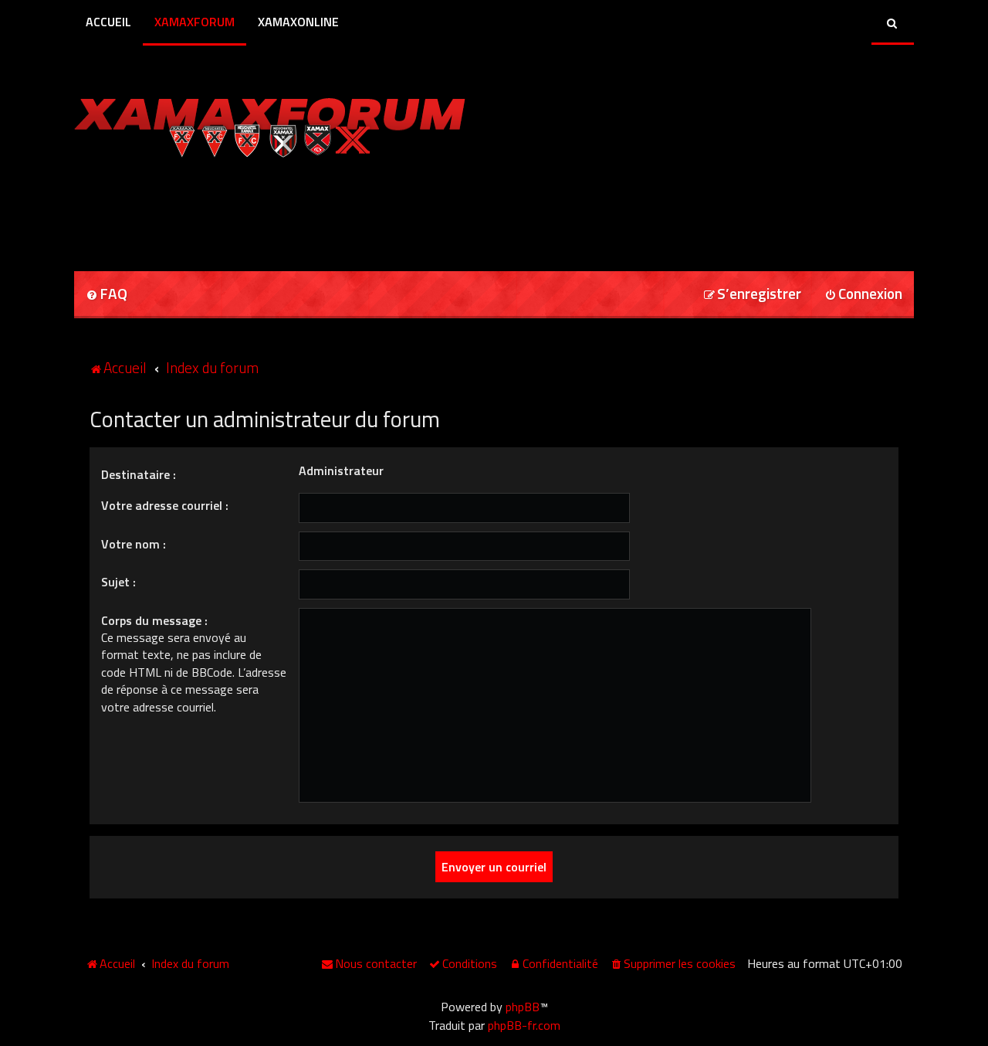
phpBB (523, 1006)
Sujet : (118, 581)
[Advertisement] (254, 209)
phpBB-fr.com (524, 1025)
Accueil (108, 21)
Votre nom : (133, 544)
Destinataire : (138, 474)
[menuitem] (106, 294)
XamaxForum (194, 21)
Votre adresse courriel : (164, 505)
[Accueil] (269, 123)
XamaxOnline (298, 21)
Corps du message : (154, 620)
